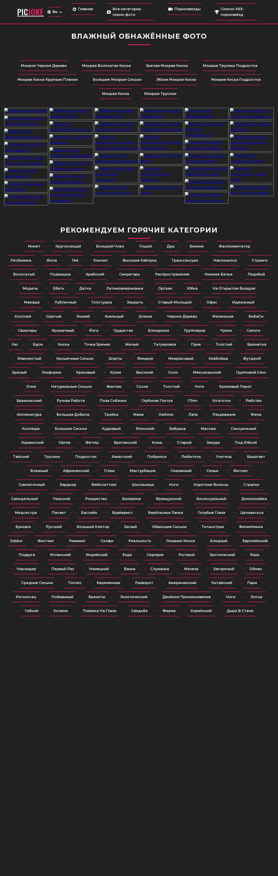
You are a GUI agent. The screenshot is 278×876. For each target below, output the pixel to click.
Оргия (64, 442)
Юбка (192, 288)
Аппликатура (29, 414)
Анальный (114, 316)
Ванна (129, 569)
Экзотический (133, 597)
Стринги (260, 260)
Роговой (187, 555)
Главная (85, 9)
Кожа (157, 442)
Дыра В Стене (240, 611)
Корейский (201, 611)
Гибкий (31, 611)
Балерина (131, 499)
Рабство (254, 401)
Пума (196, 344)
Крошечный (63, 330)
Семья (212, 471)
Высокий (144, 372)
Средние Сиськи (37, 583)
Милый (132, 344)
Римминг (77, 541)
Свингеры (27, 330)
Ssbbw (16, 541)
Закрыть (135, 302)
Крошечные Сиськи (74, 358)
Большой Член (110, 246)
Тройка (111, 414)
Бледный (218, 541)
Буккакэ (23, 527)
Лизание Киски (180, 541)
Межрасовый (181, 358)
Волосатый (24, 274)
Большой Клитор (93, 527)
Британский (125, 442)
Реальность (139, 541)
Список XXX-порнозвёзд (232, 12)
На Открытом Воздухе (234, 288)
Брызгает (256, 457)
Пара (252, 583)
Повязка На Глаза (99, 611)
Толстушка (101, 302)
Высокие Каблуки (139, 260)
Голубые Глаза (211, 513)
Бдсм (38, 344)
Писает (59, 513)
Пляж (109, 471)
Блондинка (158, 330)
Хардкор (68, 485)
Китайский (221, 583)
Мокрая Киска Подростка (236, 80)
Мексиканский (207, 372)
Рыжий (83, 316)
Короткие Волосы (211, 485)
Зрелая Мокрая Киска (167, 66)
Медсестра (26, 513)
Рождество (96, 499)
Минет (34, 246)
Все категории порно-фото (127, 12)
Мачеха (191, 569)
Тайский (21, 457)
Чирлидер (26, 569)
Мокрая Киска (115, 94)
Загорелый (223, 569)
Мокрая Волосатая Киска (106, 66)
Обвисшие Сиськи (169, 527)
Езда (127, 555)
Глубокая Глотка (157, 401)
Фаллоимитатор (234, 246)
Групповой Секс (251, 372)
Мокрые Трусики (160, 94)
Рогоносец (26, 597)
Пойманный (62, 597)
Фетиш (92, 442)
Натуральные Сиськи (71, 386)
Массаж (208, 429)
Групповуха (194, 330)
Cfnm (192, 401)
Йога (93, 330)
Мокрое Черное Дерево (44, 66)
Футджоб (252, 358)
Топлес (75, 583)
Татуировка (165, 344)
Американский (182, 583)
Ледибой (256, 274)
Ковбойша (218, 358)
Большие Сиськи (71, 429)
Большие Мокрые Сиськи (117, 80)
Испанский (60, 555)
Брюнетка (256, 344)
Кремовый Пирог (235, 386)
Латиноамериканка (124, 288)
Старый (184, 442)
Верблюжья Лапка (165, 513)
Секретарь (129, 274)
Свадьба (139, 611)
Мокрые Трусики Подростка (230, 66)
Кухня (115, 372)
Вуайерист (122, 513)
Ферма (168, 611)
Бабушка (177, 429)
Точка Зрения (97, 344)
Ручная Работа (71, 401)
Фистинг (46, 541)
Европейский (255, 541)
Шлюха (145, 316)
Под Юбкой (246, 442)
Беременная (108, 583)
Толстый (224, 344)
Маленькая (222, 316)
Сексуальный (243, 429)
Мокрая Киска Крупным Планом (47, 80)
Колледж (31, 429)
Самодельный (24, 499)
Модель (30, 288)
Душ (171, 246)
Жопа (51, 260)
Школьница (143, 485)
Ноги (199, 386)
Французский (168, 499)
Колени (60, 611)
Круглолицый (68, 246)
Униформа (51, 372)
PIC (30, 12)
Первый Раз (62, 569)
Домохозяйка (254, 499)
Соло (173, 372)
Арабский (95, 274)
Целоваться (251, 513)
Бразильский (29, 401)
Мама (138, 414)
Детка (85, 288)
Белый (130, 527)
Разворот (144, 583)
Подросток (86, 457)
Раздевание (224, 414)
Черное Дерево (182, 316)
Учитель (224, 457)
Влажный (39, 471)
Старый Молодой (175, 302)
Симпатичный (32, 485)
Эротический (222, 555)
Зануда (213, 442)
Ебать (58, 288)
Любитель (191, 457)
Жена (256, 414)
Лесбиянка (20, 260)
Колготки (221, 401)
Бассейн (89, 513)
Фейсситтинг (104, 485)
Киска (63, 344)
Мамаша (32, 302)
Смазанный (181, 471)
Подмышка (60, 274)
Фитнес (240, 471)
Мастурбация (143, 471)
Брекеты (96, 597)
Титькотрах (213, 527)
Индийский (97, 555)
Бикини (197, 246)
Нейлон (166, 414)
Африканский (76, 471)
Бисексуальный (211, 499)
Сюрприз (155, 555)
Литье (256, 597)
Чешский (61, 499)
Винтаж (114, 386)
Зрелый (19, 372)
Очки (31, 386)
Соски (142, 386)
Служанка (159, 569)
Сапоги (253, 330)
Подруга (27, 555)
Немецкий (99, 569)
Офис (212, 302)
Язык (255, 555)
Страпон (251, 485)
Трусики (52, 457)
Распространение (172, 274)
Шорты (115, 358)
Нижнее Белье (218, 274)
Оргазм (165, 288)
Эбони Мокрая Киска (176, 80)
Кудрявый (111, 429)
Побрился (156, 457)
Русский (54, 527)
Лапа (193, 414)
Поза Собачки (113, 401)
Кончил (100, 260)
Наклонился (225, 260)
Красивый (85, 372)
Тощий (145, 246)
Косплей (23, 316)
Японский (145, 429)
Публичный (65, 302)
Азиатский (122, 457)
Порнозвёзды (187, 9)
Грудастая (123, 330)
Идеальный (243, 302)
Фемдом (145, 358)
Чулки (226, 330)
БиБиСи (255, 316)
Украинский (32, 442)
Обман (255, 569)
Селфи (107, 541)
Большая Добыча (72, 414)
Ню (15, 344)
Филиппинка (251, 527)
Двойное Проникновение (186, 597)
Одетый (53, 316)
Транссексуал (185, 260)
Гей (75, 260)
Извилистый (29, 358)
